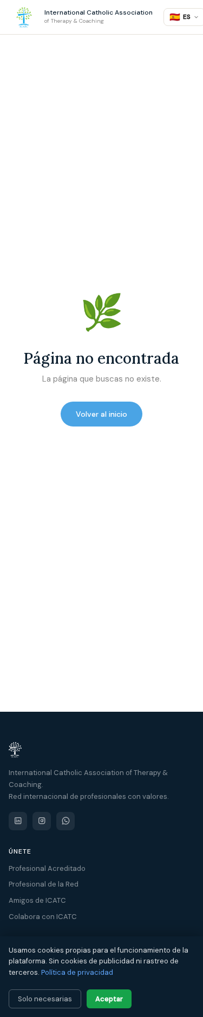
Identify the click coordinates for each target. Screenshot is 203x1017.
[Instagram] (41, 821)
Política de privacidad (77, 972)
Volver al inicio (101, 414)
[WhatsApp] (65, 821)
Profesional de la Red (43, 884)
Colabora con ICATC (43, 916)
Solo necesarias (45, 998)
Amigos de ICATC (37, 900)
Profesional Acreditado (47, 868)
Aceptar (109, 998)
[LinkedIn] (18, 821)
